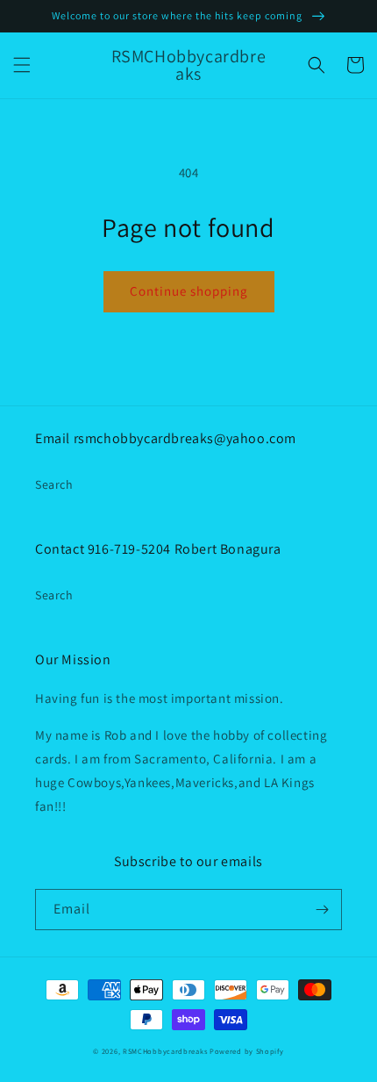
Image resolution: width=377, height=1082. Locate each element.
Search (54, 484)
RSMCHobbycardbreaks (165, 1051)
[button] (22, 65)
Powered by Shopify (247, 1051)
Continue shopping (189, 291)
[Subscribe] (321, 909)
